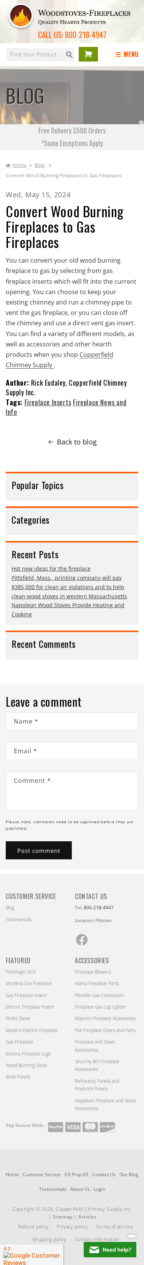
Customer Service (42, 1174)
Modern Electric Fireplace (32, 1030)
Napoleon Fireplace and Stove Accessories (105, 1104)
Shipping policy (49, 1239)
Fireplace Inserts (48, 402)
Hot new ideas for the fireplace (51, 568)
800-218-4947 (85, 34)
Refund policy (33, 1226)
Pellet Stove (18, 1018)
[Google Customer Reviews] (31, 1254)
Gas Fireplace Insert (26, 995)
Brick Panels (18, 1077)
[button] (128, 54)
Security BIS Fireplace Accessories (97, 1065)
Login (99, 1189)
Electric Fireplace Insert (30, 1007)
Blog (40, 164)
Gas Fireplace (19, 1042)
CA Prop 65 (76, 1174)
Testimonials (18, 919)
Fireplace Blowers (93, 972)
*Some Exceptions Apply (72, 143)
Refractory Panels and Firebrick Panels (97, 1085)
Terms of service (114, 1226)
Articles (87, 1216)
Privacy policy (72, 1226)
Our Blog (128, 1174)
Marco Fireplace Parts (97, 983)
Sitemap (63, 1216)
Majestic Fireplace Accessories (105, 1018)
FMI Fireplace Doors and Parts (105, 1030)
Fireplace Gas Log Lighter (100, 1007)
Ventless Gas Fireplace (29, 983)
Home (19, 164)
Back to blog (77, 441)
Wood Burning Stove (26, 1065)
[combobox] (40, 55)
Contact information (96, 1239)
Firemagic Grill (21, 972)
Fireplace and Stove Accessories (95, 1046)
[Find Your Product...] (69, 55)
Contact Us (104, 1174)
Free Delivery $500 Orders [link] (72, 130)
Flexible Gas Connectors (99, 995)
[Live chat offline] (110, 1249)
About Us (80, 1189)
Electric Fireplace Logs (28, 1053)
